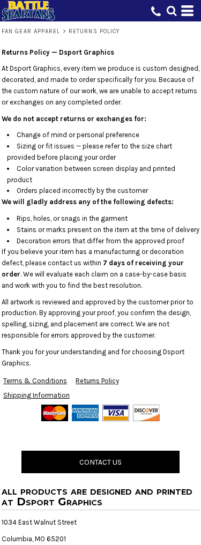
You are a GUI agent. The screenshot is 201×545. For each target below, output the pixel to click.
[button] (171, 10)
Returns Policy (97, 381)
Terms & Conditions (35, 381)
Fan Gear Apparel (31, 31)
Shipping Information (36, 395)
